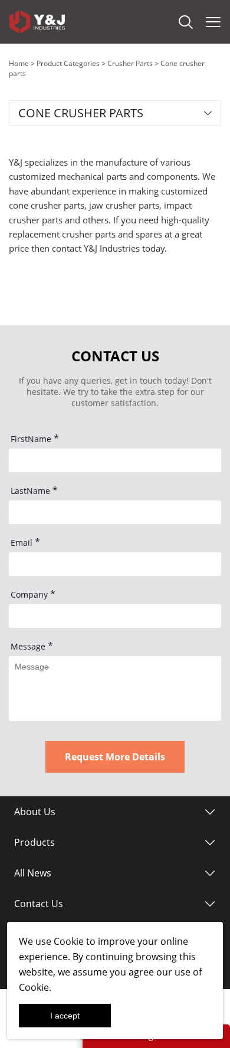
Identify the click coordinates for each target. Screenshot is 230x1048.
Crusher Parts (130, 63)
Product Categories (68, 63)
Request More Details (115, 756)
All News (32, 872)
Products (34, 842)
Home (19, 63)
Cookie (69, 941)
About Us (34, 811)
